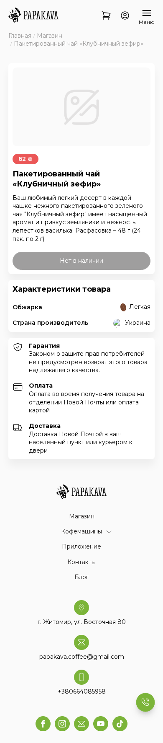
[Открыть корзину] (106, 16)
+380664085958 (82, 691)
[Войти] (125, 16)
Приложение (81, 546)
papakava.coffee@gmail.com (81, 656)
